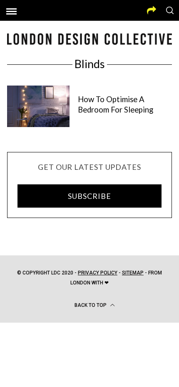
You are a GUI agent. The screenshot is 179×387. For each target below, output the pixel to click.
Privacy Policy (97, 273)
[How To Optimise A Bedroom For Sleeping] (38, 106)
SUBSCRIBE (89, 196)
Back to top (91, 305)
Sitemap (133, 273)
